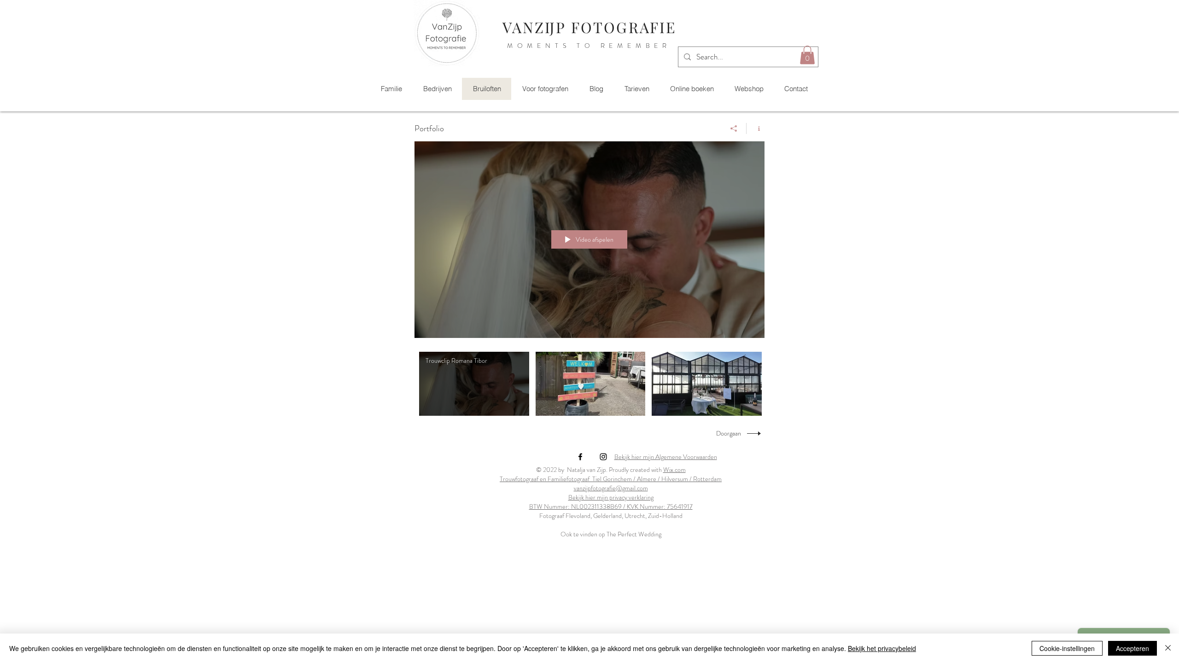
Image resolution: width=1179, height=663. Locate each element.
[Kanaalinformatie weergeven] (756, 128)
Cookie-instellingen (1067, 648)
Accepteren (1132, 648)
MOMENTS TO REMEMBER (589, 45)
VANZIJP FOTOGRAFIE (589, 27)
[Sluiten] (1167, 648)
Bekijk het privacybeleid (882, 648)
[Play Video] (474, 383)
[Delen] (734, 128)
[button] (807, 55)
